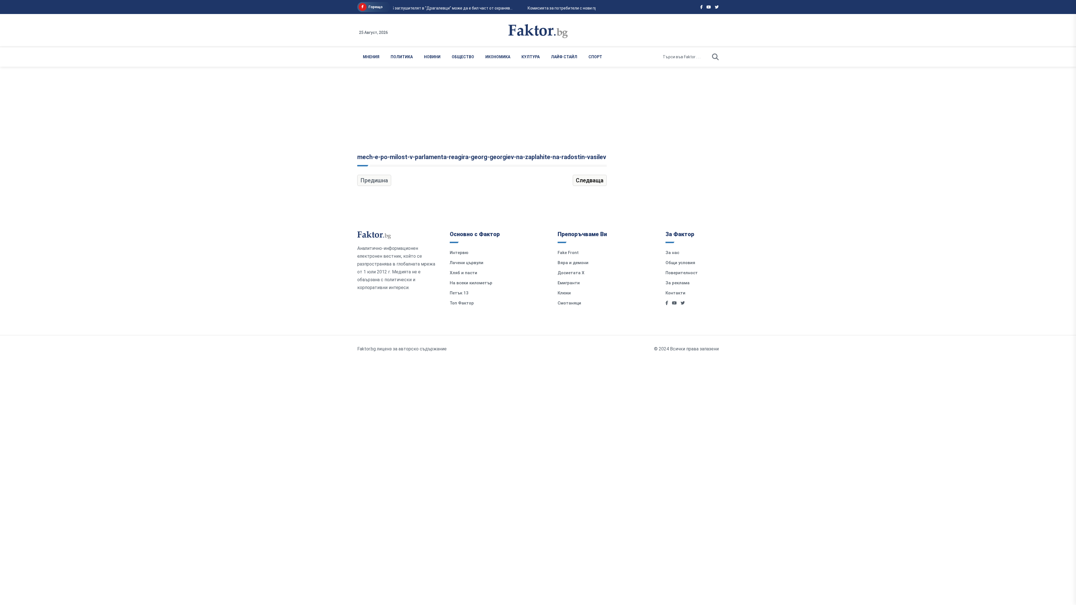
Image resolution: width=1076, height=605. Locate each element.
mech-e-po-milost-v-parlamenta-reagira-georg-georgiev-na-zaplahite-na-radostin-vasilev (481, 156)
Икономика (497, 57)
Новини (432, 57)
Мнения (371, 57)
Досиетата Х (571, 272)
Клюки (564, 292)
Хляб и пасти (463, 272)
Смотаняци (569, 303)
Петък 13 (459, 292)
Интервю (459, 252)
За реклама (677, 282)
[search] (715, 56)
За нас (672, 252)
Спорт (595, 57)
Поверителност (681, 272)
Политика (402, 57)
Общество (463, 57)
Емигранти (569, 282)
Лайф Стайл (564, 57)
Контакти (675, 292)
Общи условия (680, 262)
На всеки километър (471, 282)
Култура (530, 57)
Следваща (590, 180)
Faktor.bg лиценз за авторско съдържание (402, 349)
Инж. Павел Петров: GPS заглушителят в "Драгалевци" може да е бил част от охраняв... (428, 8)
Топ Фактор (462, 303)
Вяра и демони (573, 262)
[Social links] (701, 7)
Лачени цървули (466, 262)
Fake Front (568, 252)
